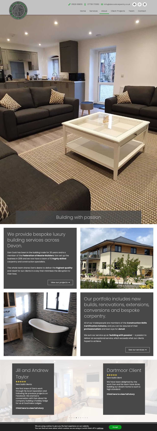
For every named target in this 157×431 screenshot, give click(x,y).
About (104, 11)
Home (83, 11)
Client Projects (118, 11)
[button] (69, 417)
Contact (142, 11)
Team (131, 11)
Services (94, 11)
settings (100, 428)
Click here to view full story (30, 394)
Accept (115, 427)
